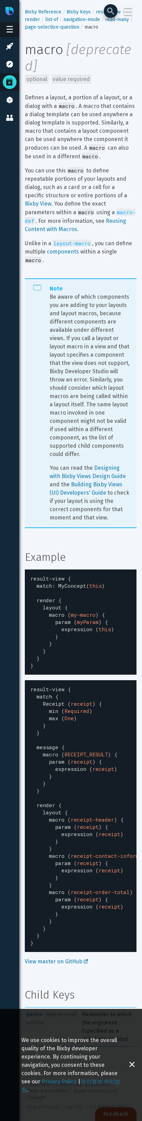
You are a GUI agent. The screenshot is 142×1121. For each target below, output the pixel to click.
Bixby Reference (43, 12)
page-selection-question (52, 27)
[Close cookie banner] (132, 1065)
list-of (51, 19)
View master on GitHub (54, 961)
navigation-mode (81, 19)
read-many (117, 19)
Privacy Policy (59, 1081)
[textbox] (80, 622)
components (63, 251)
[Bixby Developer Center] (9, 11)
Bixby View (38, 203)
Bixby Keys (79, 12)
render (32, 19)
